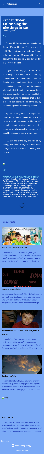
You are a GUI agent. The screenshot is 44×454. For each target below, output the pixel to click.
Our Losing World (9, 376)
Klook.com (4, 441)
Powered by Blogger (23, 445)
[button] (4, 36)
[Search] (40, 4)
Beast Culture (7, 418)
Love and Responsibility (11, 289)
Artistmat (12, 4)
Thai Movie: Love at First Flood (14, 248)
